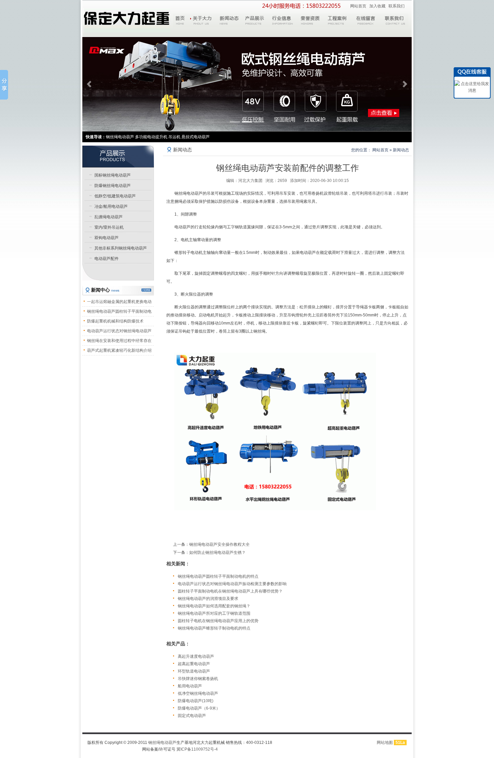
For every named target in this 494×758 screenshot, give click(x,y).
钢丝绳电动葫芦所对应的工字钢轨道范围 (214, 613)
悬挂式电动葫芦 (195, 137)
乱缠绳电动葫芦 (108, 217)
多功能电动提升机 (151, 137)
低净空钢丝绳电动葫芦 (198, 693)
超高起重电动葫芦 (194, 663)
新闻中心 (105, 290)
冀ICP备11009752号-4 (197, 749)
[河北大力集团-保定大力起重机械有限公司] (126, 20)
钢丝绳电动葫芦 (162, 742)
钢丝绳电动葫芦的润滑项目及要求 (208, 598)
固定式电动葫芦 (192, 715)
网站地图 (385, 742)
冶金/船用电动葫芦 (111, 206)
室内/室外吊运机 (109, 227)
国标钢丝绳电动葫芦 (112, 175)
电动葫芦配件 (106, 258)
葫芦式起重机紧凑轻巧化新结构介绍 (119, 350)
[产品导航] (118, 156)
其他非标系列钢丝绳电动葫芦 (120, 248)
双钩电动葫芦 (106, 237)
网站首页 (358, 6)
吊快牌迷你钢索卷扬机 (198, 678)
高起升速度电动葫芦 (196, 656)
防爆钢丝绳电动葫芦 (112, 185)
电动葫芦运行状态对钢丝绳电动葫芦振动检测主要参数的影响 (232, 583)
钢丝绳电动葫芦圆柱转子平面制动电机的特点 (218, 576)
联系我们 (396, 6)
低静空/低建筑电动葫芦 (115, 196)
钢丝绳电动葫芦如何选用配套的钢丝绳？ (214, 606)
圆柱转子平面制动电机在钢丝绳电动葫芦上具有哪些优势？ (230, 591)
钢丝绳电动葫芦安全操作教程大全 (219, 544)
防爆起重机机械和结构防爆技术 (115, 321)
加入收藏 (377, 6)
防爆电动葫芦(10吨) (195, 700)
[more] (146, 290)
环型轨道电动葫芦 (194, 671)
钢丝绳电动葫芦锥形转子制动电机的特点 (214, 628)
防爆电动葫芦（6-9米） (199, 708)
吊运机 (174, 137)
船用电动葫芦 (190, 686)
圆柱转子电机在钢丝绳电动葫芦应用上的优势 (218, 620)
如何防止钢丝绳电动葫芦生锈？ (217, 552)
